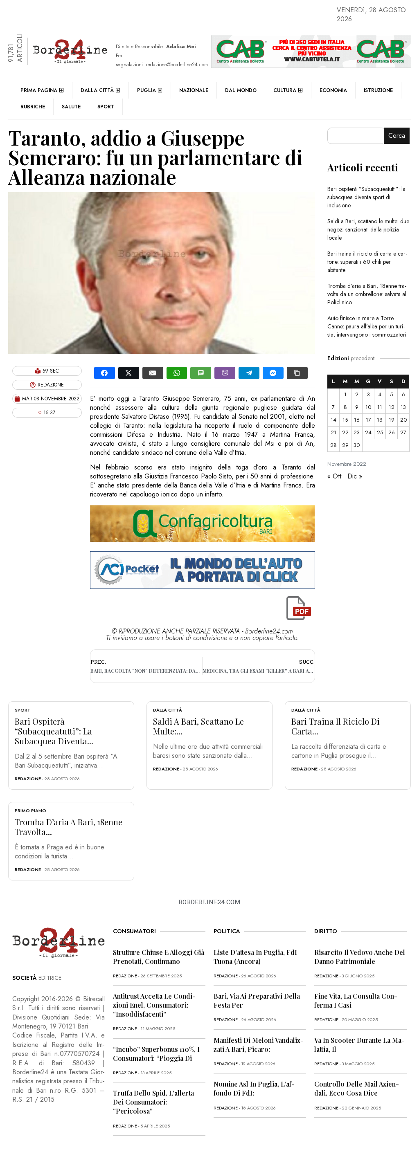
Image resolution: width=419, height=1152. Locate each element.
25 (380, 432)
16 (357, 420)
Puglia (146, 90)
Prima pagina (38, 90)
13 (403, 407)
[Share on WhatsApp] (177, 373)
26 (391, 432)
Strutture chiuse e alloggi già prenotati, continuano (158, 957)
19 (391, 420)
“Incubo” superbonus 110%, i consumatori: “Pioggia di (156, 1053)
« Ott (334, 476)
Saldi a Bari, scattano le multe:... (198, 726)
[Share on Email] (152, 373)
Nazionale (193, 90)
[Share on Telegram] (249, 373)
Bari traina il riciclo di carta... (335, 726)
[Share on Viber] (224, 373)
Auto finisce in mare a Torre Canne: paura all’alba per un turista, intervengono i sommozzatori (366, 326)
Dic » (354, 476)
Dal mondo (241, 90)
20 (403, 420)
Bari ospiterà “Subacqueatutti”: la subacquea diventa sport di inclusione (366, 197)
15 (345, 420)
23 (357, 432)
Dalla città (97, 90)
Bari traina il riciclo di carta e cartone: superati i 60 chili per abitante (367, 261)
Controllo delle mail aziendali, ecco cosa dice (356, 1088)
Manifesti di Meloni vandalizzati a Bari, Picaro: (259, 1044)
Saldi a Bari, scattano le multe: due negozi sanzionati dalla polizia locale (368, 229)
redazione (28, 778)
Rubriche (32, 106)
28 (333, 445)
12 (391, 407)
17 (368, 420)
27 (403, 432)
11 (379, 407)
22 (345, 432)
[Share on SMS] (200, 373)
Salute (71, 106)
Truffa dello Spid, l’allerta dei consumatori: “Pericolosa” (153, 1102)
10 (368, 407)
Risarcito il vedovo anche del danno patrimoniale (359, 957)
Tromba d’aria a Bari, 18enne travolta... (68, 826)
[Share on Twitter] (128, 373)
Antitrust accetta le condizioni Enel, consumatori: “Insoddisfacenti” (154, 1005)
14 (333, 420)
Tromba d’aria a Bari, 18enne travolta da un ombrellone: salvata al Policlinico (366, 294)
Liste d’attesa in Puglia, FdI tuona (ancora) (255, 957)
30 (357, 445)
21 (333, 432)
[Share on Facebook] (104, 373)
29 (345, 445)
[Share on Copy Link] (297, 373)
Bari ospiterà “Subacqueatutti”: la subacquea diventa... (54, 731)
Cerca (396, 135)
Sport (105, 106)
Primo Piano (30, 810)
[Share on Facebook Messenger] (273, 373)
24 (368, 432)
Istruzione (378, 90)
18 (380, 420)
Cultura (284, 90)
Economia (333, 90)
